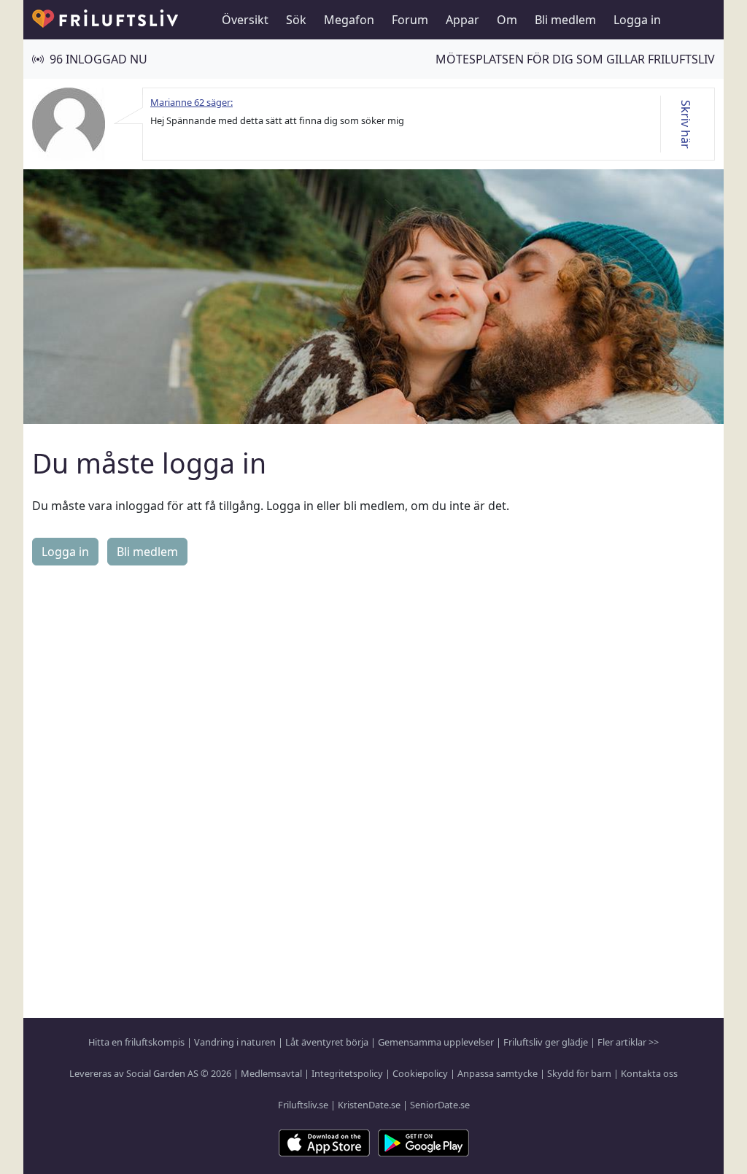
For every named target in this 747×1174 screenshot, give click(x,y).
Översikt (245, 20)
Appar (462, 20)
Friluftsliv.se (303, 1104)
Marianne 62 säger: (191, 102)
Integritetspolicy (347, 1073)
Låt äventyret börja (326, 1042)
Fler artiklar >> (628, 1042)
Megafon (349, 20)
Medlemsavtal (271, 1073)
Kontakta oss (649, 1073)
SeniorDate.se (440, 1104)
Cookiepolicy (420, 1073)
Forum (410, 20)
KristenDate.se (369, 1104)
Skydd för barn (579, 1073)
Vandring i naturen (235, 1042)
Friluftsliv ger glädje (545, 1042)
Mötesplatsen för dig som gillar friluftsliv (575, 59)
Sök (296, 20)
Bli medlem (565, 20)
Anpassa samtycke (497, 1073)
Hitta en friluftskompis (136, 1042)
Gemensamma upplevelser (436, 1042)
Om (507, 20)
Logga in (637, 20)
